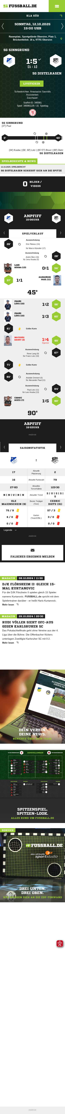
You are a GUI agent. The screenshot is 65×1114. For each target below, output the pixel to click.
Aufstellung (61, 233)
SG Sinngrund (16, 49)
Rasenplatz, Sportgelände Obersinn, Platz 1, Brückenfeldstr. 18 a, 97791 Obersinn (32, 38)
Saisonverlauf (61, 447)
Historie (4, 447)
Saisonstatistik (32, 448)
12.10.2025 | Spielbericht (13, 167)
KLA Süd (32, 15)
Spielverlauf (32, 233)
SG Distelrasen (47, 73)
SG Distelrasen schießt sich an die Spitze (31, 170)
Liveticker (31, 83)
